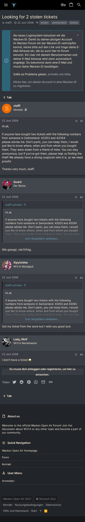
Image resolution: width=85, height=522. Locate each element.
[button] (6, 5)
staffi (8, 22)
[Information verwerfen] (77, 35)
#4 (81, 354)
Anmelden (8, 480)
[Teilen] (76, 121)
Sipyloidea (20, 262)
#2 (81, 197)
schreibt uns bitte (59, 74)
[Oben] (40, 511)
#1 (81, 121)
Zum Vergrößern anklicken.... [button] (42, 238)
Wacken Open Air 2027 (17, 498)
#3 (81, 277)
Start (34, 510)
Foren (5, 457)
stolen (44, 22)
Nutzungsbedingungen (29, 504)
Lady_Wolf (20, 339)
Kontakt (6, 464)
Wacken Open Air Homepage (19, 450)
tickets (74, 22)
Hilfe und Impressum (16, 510)
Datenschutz (53, 504)
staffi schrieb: (13, 204)
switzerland (59, 22)
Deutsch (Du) (47, 498)
